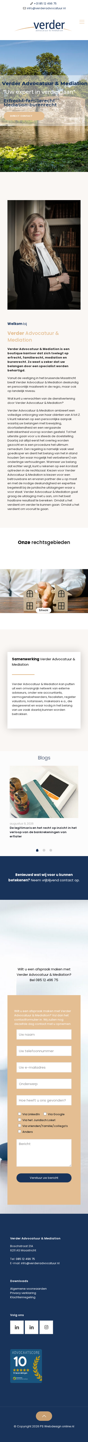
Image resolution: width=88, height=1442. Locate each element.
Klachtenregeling (22, 1297)
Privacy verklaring (23, 1293)
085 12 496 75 (25, 1259)
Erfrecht (43, 610)
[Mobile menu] (82, 22)
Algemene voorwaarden (28, 1289)
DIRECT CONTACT (21, 116)
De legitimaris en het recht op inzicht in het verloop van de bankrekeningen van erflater (43, 832)
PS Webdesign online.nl (56, 1426)
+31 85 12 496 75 (45, 3)
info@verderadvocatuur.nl (46, 8)
